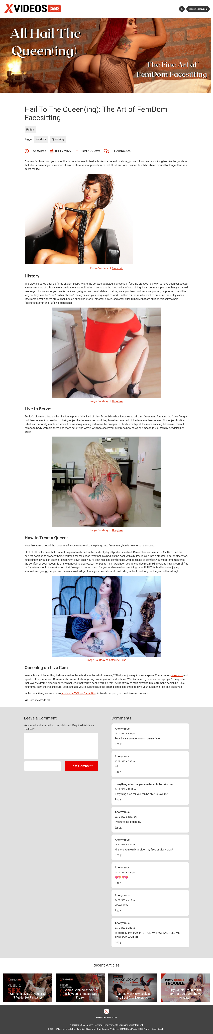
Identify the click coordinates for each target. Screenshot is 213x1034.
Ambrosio (117, 268)
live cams (177, 675)
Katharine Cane (117, 660)
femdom (41, 139)
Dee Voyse (38, 151)
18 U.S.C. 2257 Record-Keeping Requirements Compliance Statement (106, 1025)
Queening (58, 139)
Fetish (30, 129)
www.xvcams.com (198, 9)
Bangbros (117, 530)
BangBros (117, 401)
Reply (118, 744)
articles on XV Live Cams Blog (79, 693)
